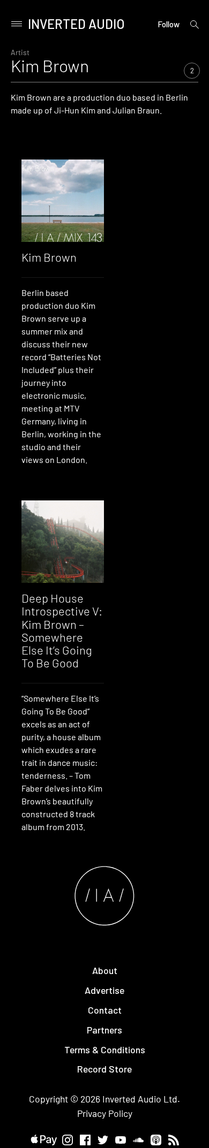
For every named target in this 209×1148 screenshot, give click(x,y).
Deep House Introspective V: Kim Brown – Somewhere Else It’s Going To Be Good (61, 630)
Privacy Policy (104, 1113)
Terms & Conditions (104, 1049)
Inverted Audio (76, 24)
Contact (105, 1010)
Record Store (104, 1069)
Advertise (104, 990)
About (104, 970)
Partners (104, 1030)
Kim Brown (49, 257)
